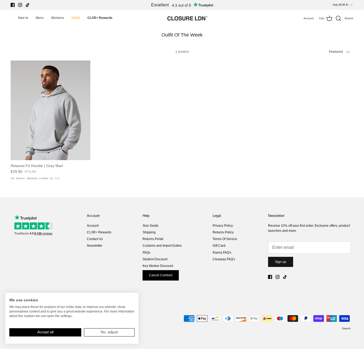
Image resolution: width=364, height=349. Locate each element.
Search (346, 328)
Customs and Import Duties (162, 245)
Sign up (280, 262)
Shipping (149, 232)
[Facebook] (13, 5)
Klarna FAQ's (222, 252)
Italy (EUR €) (340, 4)
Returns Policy (223, 232)
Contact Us (95, 239)
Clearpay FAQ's (224, 259)
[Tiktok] (28, 5)
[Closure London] (187, 18)
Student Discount (155, 259)
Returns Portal (153, 239)
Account (93, 226)
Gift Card (219, 245)
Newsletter (94, 245)
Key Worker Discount (158, 266)
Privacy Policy (223, 226)
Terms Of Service (225, 239)
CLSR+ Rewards (99, 232)
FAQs (146, 252)
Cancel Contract (160, 275)
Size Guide (151, 226)
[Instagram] (20, 5)
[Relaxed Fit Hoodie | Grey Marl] (50, 110)
